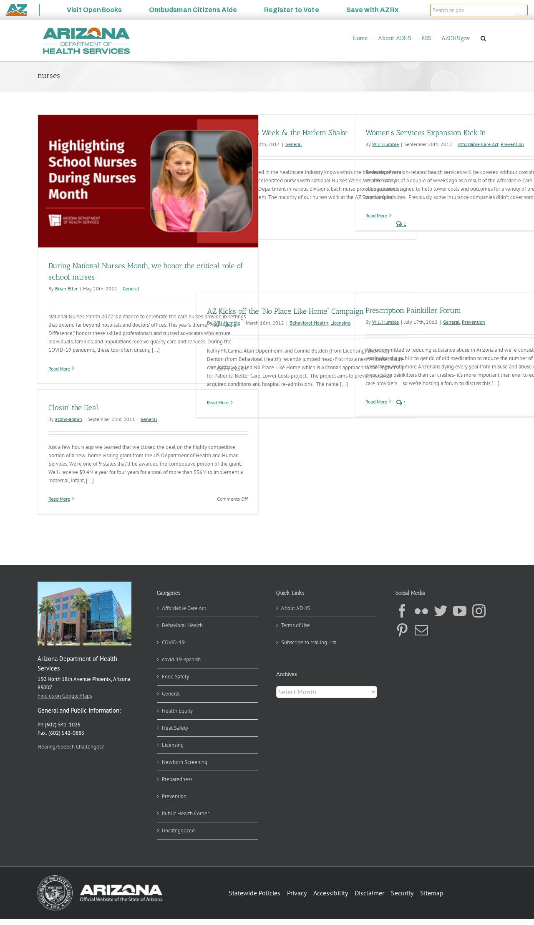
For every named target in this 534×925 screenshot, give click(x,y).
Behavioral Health (309, 323)
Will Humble (385, 144)
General (131, 288)
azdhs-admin (68, 419)
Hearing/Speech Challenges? (71, 746)
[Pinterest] (402, 630)
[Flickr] (421, 611)
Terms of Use (295, 625)
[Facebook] (402, 611)
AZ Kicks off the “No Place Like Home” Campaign (285, 311)
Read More (59, 368)
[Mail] (421, 630)
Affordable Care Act (478, 144)
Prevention (512, 144)
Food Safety (175, 676)
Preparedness (177, 779)
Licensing (340, 323)
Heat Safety (175, 727)
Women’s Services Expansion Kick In (425, 132)
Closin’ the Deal (73, 407)
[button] (521, 10)
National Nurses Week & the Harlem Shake (277, 132)
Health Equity (177, 710)
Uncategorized (178, 830)
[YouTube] (459, 611)
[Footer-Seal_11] (100, 878)
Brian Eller (66, 288)
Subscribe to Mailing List (308, 642)
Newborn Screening (184, 762)
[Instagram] (479, 611)
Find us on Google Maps (65, 695)
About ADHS (295, 608)
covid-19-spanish (181, 659)
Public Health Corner (185, 813)
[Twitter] (440, 611)
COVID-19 (173, 642)
